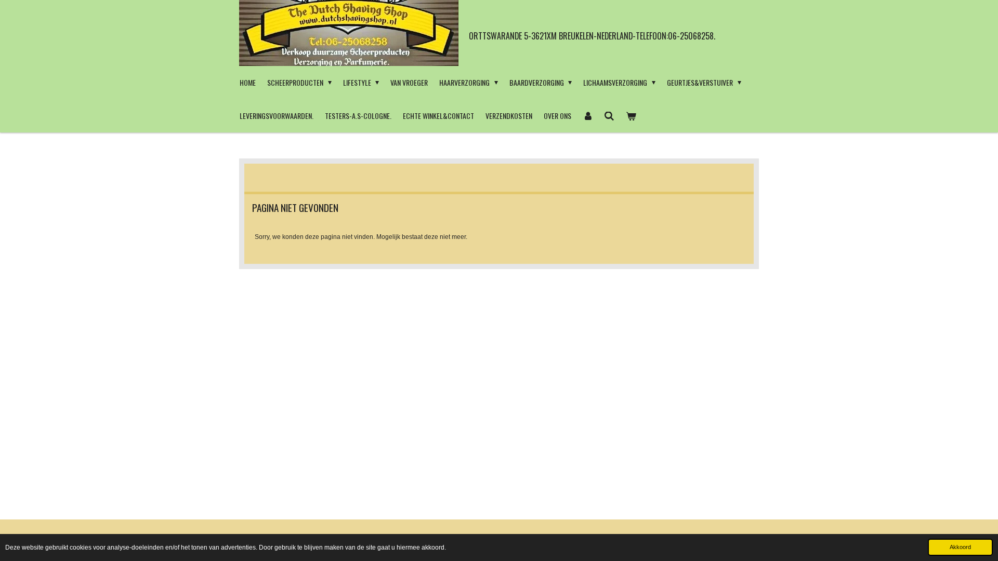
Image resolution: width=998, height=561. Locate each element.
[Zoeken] (610, 115)
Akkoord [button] (960, 547)
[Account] (588, 115)
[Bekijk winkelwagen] (631, 115)
